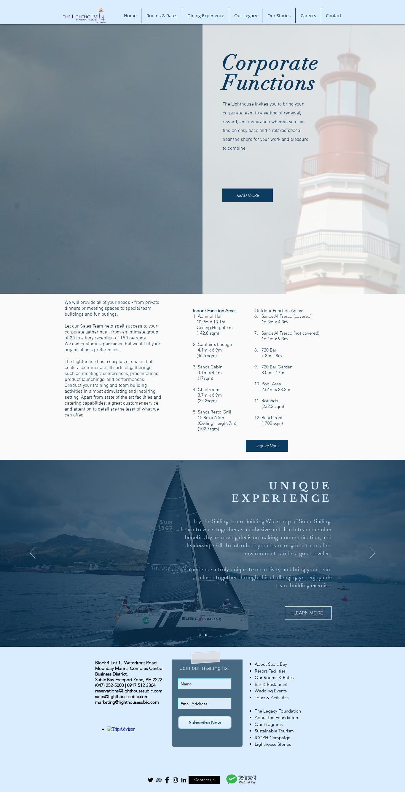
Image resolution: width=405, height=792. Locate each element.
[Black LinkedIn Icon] (183, 780)
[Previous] (33, 553)
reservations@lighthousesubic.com (128, 691)
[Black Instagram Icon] (175, 780)
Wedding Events (271, 691)
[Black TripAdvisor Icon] (158, 780)
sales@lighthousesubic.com (122, 696)
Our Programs (269, 724)
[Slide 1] (199, 635)
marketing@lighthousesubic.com (127, 702)
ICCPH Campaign (272, 737)
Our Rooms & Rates (274, 677)
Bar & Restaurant (271, 684)
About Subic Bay (271, 664)
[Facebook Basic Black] (167, 780)
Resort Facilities (270, 671)
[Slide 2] (205, 635)
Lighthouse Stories (273, 744)
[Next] (372, 553)
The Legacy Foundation (278, 711)
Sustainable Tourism (274, 731)
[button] (202, 603)
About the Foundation (276, 717)
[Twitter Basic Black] (150, 780)
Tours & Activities (271, 697)
